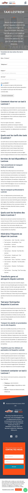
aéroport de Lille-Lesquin (11, 287)
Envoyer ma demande (7, 95)
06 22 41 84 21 (13, 110)
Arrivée (3, 76)
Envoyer (14, 466)
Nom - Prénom (5, 58)
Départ (3, 70)
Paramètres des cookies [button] (8, 489)
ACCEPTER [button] (18, 489)
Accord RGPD (5, 83)
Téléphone (4, 64)
